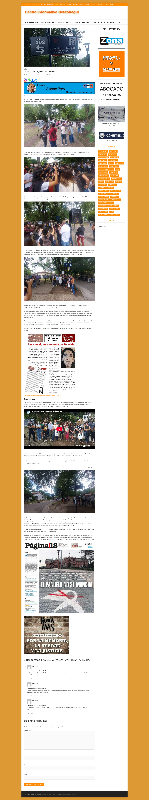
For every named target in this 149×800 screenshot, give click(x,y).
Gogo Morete (114, 175)
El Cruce (57, 4)
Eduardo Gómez (114, 166)
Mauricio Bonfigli (114, 193)
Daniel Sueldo (119, 163)
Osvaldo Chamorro (103, 199)
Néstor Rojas (114, 196)
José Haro (101, 187)
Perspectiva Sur (115, 199)
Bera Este (43, 4)
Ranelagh (69, 4)
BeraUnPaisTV (114, 157)
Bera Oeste (50, 4)
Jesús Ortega (109, 181)
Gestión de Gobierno (73, 22)
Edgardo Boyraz (103, 166)
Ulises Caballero (103, 214)
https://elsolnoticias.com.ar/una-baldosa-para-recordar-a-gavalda (42, 395)
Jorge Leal (118, 181)
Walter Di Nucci (114, 214)
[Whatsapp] (29, 80)
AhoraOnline (113, 151)
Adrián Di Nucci (103, 151)
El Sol (117, 169)
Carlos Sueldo (102, 163)
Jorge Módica (102, 184)
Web (25, 774)
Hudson (87, 4)
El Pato (111, 4)
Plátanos (82, 4)
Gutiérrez (99, 4)
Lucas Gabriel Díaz (115, 190)
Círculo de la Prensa (32, 22)
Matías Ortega (102, 193)
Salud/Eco (101, 22)
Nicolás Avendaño (103, 196)
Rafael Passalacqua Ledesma (106, 202)
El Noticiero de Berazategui (106, 169)
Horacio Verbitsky (116, 178)
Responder (30, 678)
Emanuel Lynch (103, 172)
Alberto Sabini (112, 154)
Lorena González (103, 190)
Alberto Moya (52, 74)
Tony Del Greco (103, 211)
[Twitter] (35, 80)
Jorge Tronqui (112, 184)
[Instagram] (25, 80)
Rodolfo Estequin (114, 205)
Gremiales (85, 22)
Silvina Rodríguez (114, 208)
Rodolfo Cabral (102, 205)
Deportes (61, 22)
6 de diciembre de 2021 (30, 74)
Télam (111, 211)
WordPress (58, 794)
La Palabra (110, 187)
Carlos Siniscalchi (113, 160)
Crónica (111, 163)
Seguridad (110, 22)
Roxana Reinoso (103, 208)
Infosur (101, 181)
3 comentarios (42, 74)
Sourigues (62, 4)
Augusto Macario (103, 157)
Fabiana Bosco (113, 172)
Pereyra (105, 4)
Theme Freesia (51, 794)
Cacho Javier (102, 160)
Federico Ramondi (103, 175)
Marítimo (93, 4)
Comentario (28, 730)
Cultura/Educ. (45, 22)
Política (93, 22)
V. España (75, 4)
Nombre (26, 755)
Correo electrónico (29, 765)
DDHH (54, 22)
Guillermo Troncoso (104, 178)
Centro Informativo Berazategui (52, 12)
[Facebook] (32, 80)
